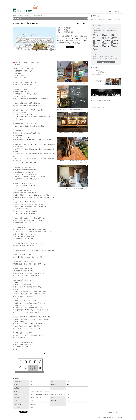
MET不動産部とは (97, 71)
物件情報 (26, 15)
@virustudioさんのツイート (97, 107)
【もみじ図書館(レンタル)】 (21, 238)
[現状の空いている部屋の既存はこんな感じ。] (72, 186)
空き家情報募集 (97, 74)
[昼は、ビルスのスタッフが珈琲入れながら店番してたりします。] (72, 107)
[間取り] (29, 376)
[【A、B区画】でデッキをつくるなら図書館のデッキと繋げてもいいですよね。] (72, 158)
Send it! (106, 62)
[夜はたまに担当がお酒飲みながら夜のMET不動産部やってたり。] (72, 130)
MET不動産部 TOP (17, 15)
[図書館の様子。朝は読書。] (72, 81)
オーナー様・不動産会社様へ (100, 72)
